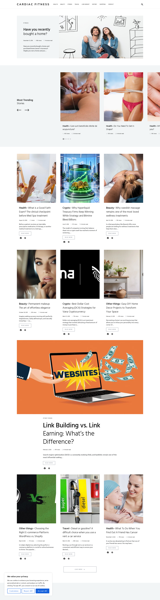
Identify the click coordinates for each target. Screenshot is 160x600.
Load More (78, 569)
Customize (14, 591)
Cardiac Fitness (33, 4)
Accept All (42, 591)
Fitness (26, 23)
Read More (25, 233)
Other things (47, 418)
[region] (28, 584)
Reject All (28, 591)
